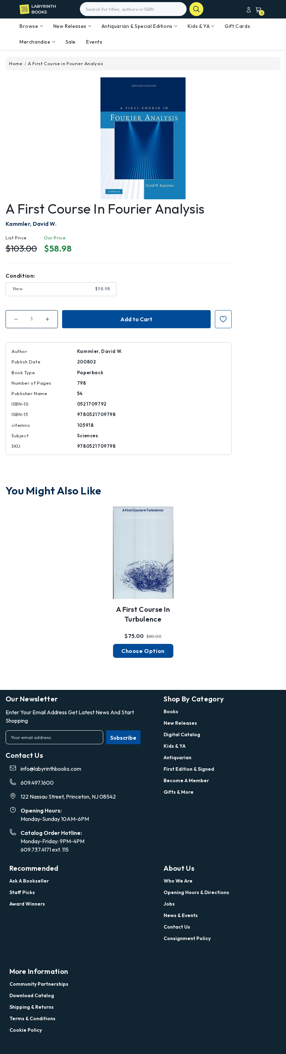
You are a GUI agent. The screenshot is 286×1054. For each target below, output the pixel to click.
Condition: (20, 275)
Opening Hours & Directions (196, 892)
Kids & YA (199, 26)
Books (171, 711)
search (196, 9)
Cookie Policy (25, 1030)
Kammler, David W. (31, 223)
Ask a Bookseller (29, 881)
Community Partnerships (38, 984)
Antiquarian (177, 757)
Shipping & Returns (31, 1007)
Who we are (178, 881)
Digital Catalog (182, 734)
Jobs (169, 904)
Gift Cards (237, 26)
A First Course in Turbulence (143, 614)
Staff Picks (22, 892)
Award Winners (27, 904)
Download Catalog (31, 995)
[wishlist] (143, 554)
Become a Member (186, 780)
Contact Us (177, 927)
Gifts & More (179, 792)
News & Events (181, 915)
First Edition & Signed (189, 769)
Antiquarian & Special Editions (137, 26)
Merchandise (35, 42)
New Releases (69, 26)
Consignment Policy (187, 938)
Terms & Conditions (32, 1018)
